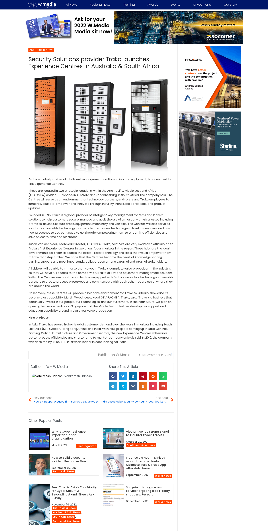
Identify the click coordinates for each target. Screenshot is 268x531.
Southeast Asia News (141, 445)
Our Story (230, 5)
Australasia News (64, 508)
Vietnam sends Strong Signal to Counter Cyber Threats (147, 433)
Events (175, 5)
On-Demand (202, 5)
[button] (113, 376)
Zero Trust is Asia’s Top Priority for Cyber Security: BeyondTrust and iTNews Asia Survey (74, 492)
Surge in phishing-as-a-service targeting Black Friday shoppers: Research (148, 490)
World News (163, 476)
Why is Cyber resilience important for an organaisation (69, 435)
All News (71, 5)
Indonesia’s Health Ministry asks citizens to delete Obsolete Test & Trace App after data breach (146, 463)
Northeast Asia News (66, 512)
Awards (152, 5)
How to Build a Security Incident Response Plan (69, 459)
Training (129, 5)
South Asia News (63, 471)
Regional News (100, 5)
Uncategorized (86, 446)
